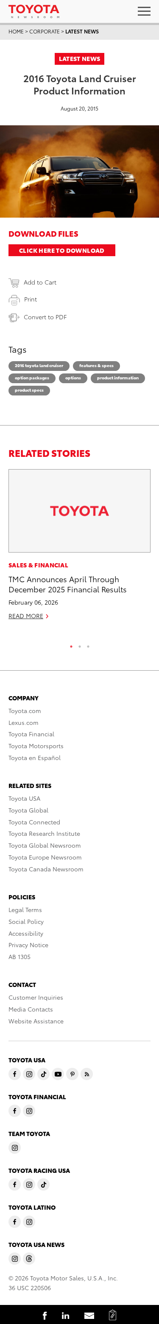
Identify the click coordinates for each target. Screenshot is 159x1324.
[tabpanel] (79, 548)
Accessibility (25, 933)
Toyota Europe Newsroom (45, 857)
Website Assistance (36, 1021)
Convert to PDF (45, 316)
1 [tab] (71, 644)
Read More (25, 615)
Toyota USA (24, 798)
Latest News (82, 31)
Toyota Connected (34, 822)
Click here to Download (62, 250)
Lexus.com (23, 722)
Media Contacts (30, 1009)
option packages (32, 377)
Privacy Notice (28, 944)
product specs (29, 390)
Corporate (44, 31)
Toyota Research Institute (44, 833)
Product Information (118, 377)
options (73, 377)
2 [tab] (80, 644)
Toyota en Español (34, 757)
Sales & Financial (38, 565)
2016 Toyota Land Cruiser (39, 365)
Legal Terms (25, 909)
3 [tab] (88, 644)
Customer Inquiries (35, 997)
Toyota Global (28, 810)
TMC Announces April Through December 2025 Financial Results (67, 583)
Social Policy (26, 921)
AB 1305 (19, 956)
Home (16, 31)
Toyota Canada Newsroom (46, 869)
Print (30, 299)
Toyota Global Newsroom (44, 845)
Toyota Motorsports (36, 745)
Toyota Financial (31, 734)
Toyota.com (24, 710)
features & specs (96, 365)
